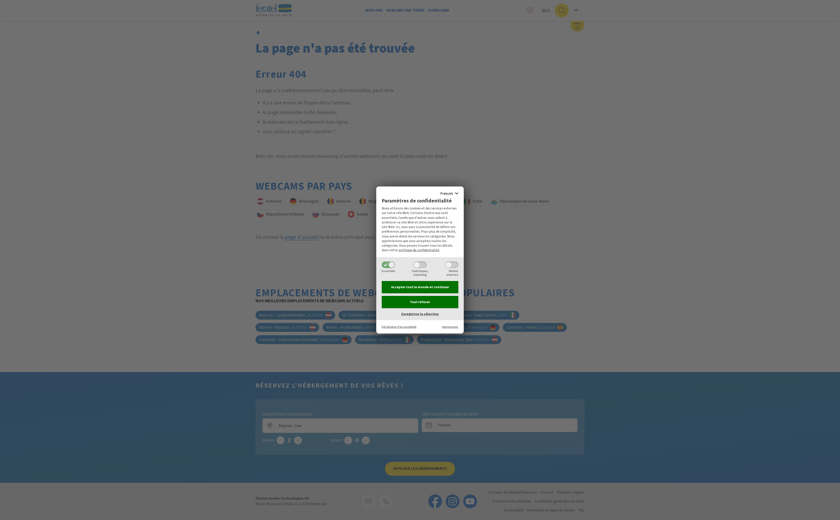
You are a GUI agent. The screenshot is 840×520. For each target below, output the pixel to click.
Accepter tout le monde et (420, 287)
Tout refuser (420, 302)
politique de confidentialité (419, 250)
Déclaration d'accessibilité (399, 327)
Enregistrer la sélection (420, 314)
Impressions (450, 327)
